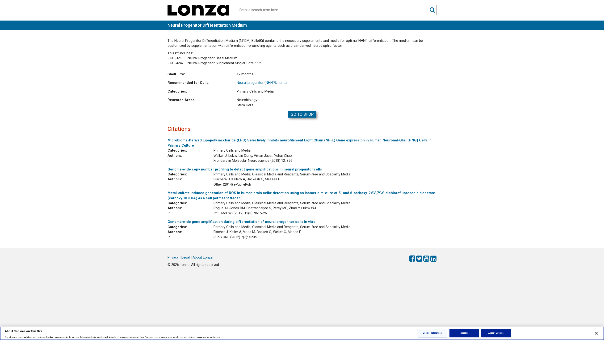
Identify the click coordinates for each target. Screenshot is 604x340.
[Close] (596, 333)
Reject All (464, 333)
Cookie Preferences (432, 333)
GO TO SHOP (302, 114)
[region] (302, 333)
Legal (185, 257)
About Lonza (203, 257)
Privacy (173, 257)
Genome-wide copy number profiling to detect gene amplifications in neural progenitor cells (245, 169)
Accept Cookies (495, 333)
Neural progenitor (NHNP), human (262, 83)
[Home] (198, 10)
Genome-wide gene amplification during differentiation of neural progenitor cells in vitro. (242, 222)
